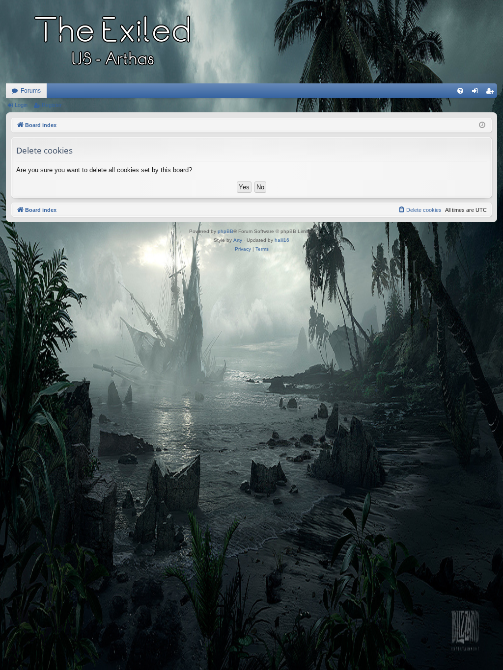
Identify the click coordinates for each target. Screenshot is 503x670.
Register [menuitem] (491, 92)
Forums (31, 90)
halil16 (282, 240)
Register (52, 105)
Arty (237, 240)
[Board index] (114, 41)
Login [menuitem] (477, 92)
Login (21, 105)
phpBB (225, 231)
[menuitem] (460, 90)
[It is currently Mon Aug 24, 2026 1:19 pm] (482, 125)
